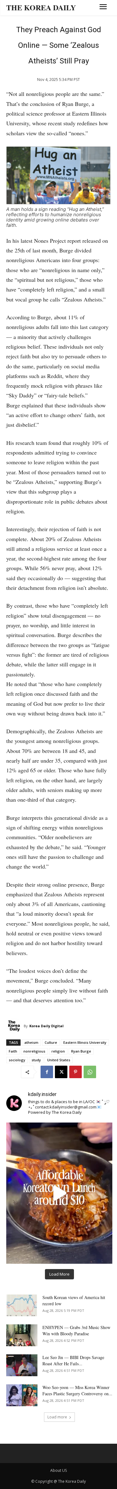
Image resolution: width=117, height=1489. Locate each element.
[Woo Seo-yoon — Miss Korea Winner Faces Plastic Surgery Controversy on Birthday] (21, 1395)
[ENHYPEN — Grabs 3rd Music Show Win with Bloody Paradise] (21, 1335)
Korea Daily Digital (46, 1025)
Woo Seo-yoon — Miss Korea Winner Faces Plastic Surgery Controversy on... (77, 1390)
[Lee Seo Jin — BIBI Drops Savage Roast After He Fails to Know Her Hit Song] (21, 1365)
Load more (57, 1417)
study (36, 1060)
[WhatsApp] (90, 1072)
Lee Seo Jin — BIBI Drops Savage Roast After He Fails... (73, 1360)
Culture (51, 1042)
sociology (17, 1060)
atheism (31, 1042)
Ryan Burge (81, 1051)
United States (58, 1060)
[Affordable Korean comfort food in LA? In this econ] (59, 1193)
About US (58, 1470)
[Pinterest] (75, 1072)
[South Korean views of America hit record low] (21, 1305)
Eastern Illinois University (84, 1042)
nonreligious (34, 1051)
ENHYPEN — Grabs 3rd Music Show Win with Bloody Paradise (76, 1330)
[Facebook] (47, 1072)
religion (58, 1051)
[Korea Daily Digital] (15, 1026)
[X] (61, 1072)
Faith (13, 1051)
